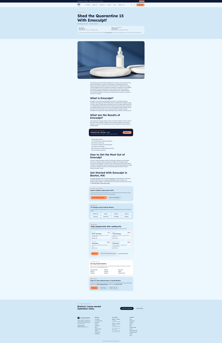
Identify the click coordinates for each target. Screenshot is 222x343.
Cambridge (116, 216)
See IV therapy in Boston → (98, 197)
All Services (97, 322)
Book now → (127, 132)
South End (126, 213)
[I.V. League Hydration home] (78, 4)
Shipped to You (121, 4)
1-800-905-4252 (95, 183)
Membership (102, 4)
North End (95, 216)
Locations (109, 4)
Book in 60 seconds (127, 308)
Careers (131, 324)
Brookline (127, 216)
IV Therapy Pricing (98, 320)
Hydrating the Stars (133, 332)
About (114, 4)
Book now (94, 253)
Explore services (113, 287)
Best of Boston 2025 (133, 330)
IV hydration (112, 178)
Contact (131, 328)
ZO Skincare (97, 333)
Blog (130, 325)
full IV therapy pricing (102, 284)
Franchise (131, 322)
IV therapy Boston (93, 269)
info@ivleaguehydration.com (83, 326)
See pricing (103, 287)
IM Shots (96, 324)
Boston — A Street (116, 323)
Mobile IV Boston (121, 273)
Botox (96, 327)
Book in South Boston (114, 197)
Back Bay (116, 213)
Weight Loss (94, 4)
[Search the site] (131, 5)
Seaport (106, 213)
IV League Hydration (108, 32)
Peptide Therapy (98, 328)
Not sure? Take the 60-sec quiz (108, 253)
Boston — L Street (116, 319)
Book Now (140, 4)
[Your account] (134, 5)
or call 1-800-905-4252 (123, 253)
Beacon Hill (105, 216)
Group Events (97, 332)
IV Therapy (87, 4)
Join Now (142, 1)
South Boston (95, 213)
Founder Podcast (133, 327)
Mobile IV (97, 330)
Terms (131, 335)
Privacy (131, 333)
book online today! (105, 183)
